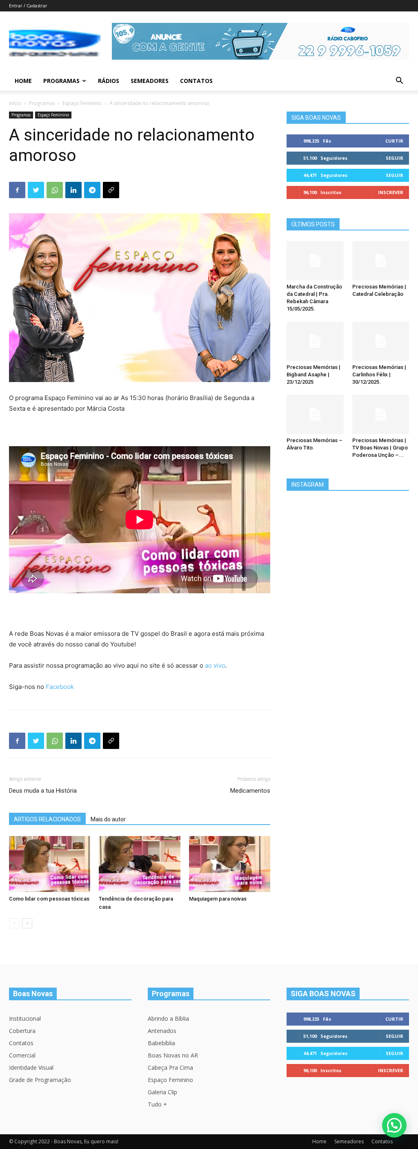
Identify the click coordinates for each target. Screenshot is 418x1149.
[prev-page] (14, 923)
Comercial (22, 1055)
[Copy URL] (111, 190)
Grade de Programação (40, 1080)
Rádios (108, 81)
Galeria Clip (162, 1092)
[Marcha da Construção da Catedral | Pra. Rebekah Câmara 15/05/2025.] (315, 260)
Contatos (196, 81)
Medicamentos (250, 790)
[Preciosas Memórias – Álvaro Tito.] (315, 414)
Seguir (394, 158)
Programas (61, 81)
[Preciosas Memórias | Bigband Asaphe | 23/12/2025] (315, 341)
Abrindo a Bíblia (168, 1018)
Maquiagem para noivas (218, 899)
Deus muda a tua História (43, 790)
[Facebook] (17, 190)
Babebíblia (161, 1043)
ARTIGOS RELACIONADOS (47, 819)
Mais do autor (108, 819)
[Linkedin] (73, 190)
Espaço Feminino (82, 103)
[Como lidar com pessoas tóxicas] (49, 864)
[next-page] (27, 923)
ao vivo (215, 665)
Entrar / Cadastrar (28, 5)
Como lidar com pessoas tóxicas (49, 899)
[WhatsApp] (55, 190)
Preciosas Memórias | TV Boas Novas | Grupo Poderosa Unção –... (380, 447)
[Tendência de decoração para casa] (139, 864)
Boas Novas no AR (173, 1055)
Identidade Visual (31, 1067)
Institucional (25, 1018)
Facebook (60, 687)
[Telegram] (92, 190)
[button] (399, 81)
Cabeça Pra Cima (170, 1067)
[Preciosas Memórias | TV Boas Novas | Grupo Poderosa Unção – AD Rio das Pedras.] (380, 414)
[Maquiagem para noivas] (229, 864)
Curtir (394, 141)
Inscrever (390, 192)
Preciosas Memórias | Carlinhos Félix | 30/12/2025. (379, 374)
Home (23, 81)
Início (15, 103)
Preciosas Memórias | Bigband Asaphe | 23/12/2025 (313, 374)
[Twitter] (36, 190)
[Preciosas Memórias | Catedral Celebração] (380, 260)
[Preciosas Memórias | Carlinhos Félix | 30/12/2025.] (380, 341)
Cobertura (22, 1031)
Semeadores (150, 81)
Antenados (162, 1031)
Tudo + (157, 1104)
